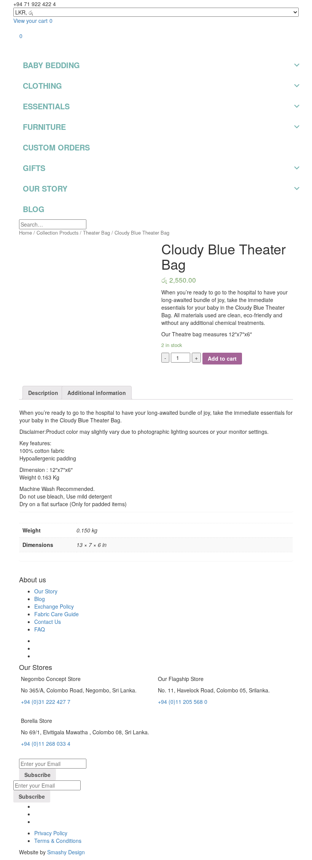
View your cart (33, 20)
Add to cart (222, 358)
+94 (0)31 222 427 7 (45, 701)
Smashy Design (66, 852)
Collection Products (57, 232)
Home (25, 232)
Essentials (46, 106)
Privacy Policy (50, 833)
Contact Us (47, 621)
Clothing (42, 85)
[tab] (43, 393)
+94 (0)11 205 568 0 (182, 701)
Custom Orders (56, 147)
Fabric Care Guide (56, 614)
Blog (39, 599)
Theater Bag (96, 232)
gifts (34, 167)
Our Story (45, 188)
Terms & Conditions (57, 840)
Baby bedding (51, 64)
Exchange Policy (54, 606)
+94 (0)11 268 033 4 (45, 743)
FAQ (39, 629)
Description (43, 392)
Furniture (44, 126)
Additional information (96, 392)
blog (34, 208)
